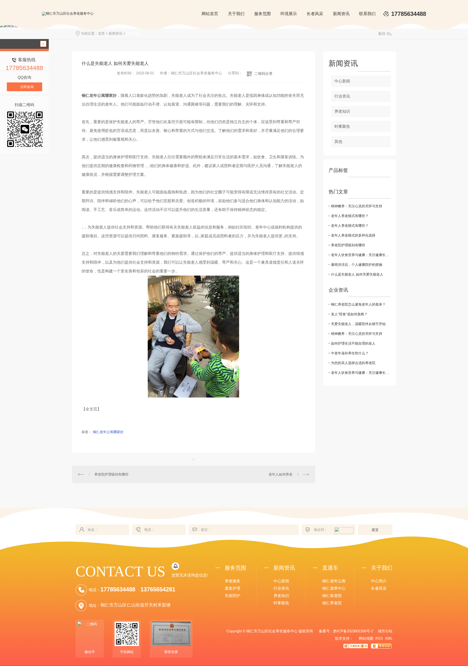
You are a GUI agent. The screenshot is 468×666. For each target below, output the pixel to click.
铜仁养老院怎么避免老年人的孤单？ (358, 304)
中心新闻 (133, 33)
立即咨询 (27, 87)
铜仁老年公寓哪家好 (108, 432)
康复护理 (232, 588)
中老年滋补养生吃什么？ (350, 353)
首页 (101, 33)
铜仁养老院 (332, 603)
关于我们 (236, 13)
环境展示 (288, 13)
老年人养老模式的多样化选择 (353, 235)
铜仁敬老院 (332, 596)
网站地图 (366, 638)
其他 (338, 141)
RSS (379, 638)
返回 (381, 33)
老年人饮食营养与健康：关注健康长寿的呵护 (361, 255)
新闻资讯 (341, 13)
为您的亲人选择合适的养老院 (353, 363)
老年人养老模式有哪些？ (350, 216)
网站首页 (210, 13)
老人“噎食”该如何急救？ (349, 314)
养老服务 (232, 581)
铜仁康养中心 (334, 588)
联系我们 (367, 13)
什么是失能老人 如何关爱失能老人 (357, 274)
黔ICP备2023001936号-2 (353, 631)
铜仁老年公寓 (334, 581)
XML (388, 638)
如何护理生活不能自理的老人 (353, 343)
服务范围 (262, 13)
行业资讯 (342, 96)
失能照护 (232, 596)
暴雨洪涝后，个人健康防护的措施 (356, 265)
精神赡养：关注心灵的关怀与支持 (356, 206)
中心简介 (379, 581)
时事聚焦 (342, 126)
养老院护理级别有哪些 (111, 474)
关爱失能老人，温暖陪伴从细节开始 (358, 324)
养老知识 (342, 111)
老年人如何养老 (280, 474)
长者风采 (315, 13)
